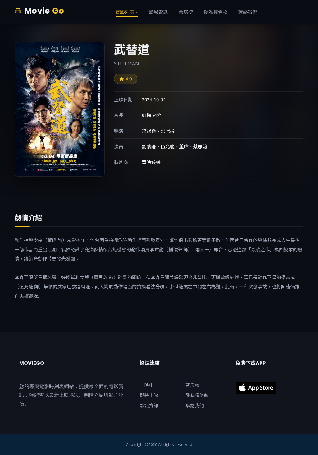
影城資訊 (149, 405)
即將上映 (149, 395)
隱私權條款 (197, 395)
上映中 (147, 385)
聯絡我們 (194, 405)
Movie (44, 10)
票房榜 (192, 385)
